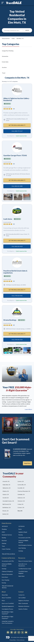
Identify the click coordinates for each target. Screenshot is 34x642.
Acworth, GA (6, 481)
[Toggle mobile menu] (2, 2)
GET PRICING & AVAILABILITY (17, 125)
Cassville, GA (21, 488)
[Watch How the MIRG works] (17, 373)
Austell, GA (6, 497)
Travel (3, 73)
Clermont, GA (21, 501)
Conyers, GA (21, 507)
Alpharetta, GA (6, 488)
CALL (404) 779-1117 (17, 131)
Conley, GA (20, 504)
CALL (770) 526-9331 (17, 295)
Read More (27, 463)
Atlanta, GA (6, 491)
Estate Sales (5, 62)
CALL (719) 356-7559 (17, 339)
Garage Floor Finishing (7, 50)
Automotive (5, 56)
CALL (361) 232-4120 (17, 246)
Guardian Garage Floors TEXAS (15, 155)
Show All (20, 510)
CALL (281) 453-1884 (17, 186)
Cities (13, 38)
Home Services (6, 38)
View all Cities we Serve (8, 554)
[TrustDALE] (14, 3)
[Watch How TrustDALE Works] (17, 425)
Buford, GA (5, 514)
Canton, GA (21, 481)
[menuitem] (8, 529)
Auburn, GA (6, 494)
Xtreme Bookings (9, 320)
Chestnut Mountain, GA (24, 491)
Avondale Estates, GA (8, 501)
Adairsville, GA (6, 484)
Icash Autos (7, 219)
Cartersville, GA (22, 484)
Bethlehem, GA (7, 507)
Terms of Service (20, 640)
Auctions (4, 67)
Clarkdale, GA (21, 494)
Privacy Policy (13, 640)
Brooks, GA (5, 510)
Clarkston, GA (21, 497)
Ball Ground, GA (7, 504)
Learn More (28, 409)
